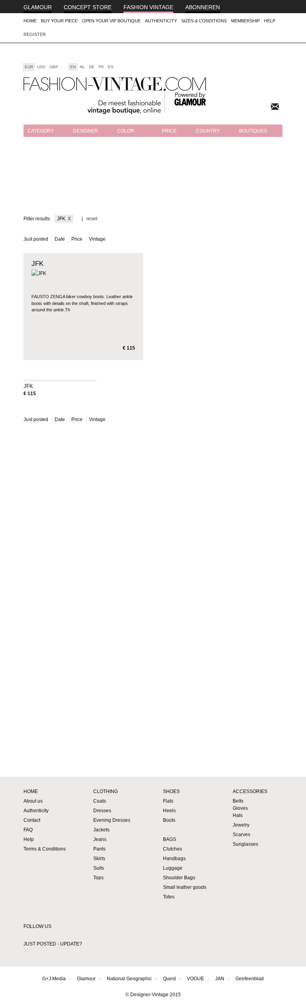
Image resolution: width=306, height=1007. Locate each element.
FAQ (28, 830)
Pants (99, 849)
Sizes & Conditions (204, 20)
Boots (169, 820)
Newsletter (275, 106)
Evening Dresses (111, 820)
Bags (169, 839)
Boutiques (253, 131)
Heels (169, 810)
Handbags (174, 858)
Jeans (99, 839)
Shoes (171, 791)
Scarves (241, 834)
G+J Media (54, 978)
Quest (169, 978)
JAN (219, 978)
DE (91, 67)
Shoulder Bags (179, 877)
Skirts (99, 858)
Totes (169, 897)
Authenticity (161, 20)
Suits (98, 868)
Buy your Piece (59, 20)
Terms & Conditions (45, 849)
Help (269, 20)
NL (82, 67)
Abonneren (202, 7)
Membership (245, 20)
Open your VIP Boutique (111, 20)
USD (41, 67)
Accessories (250, 791)
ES (111, 67)
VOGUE (195, 978)
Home (30, 20)
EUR (29, 67)
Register (35, 34)
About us (33, 801)
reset (91, 219)
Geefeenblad (249, 978)
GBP (53, 67)
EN (73, 67)
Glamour (38, 7)
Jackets (101, 830)
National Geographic (129, 978)
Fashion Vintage (148, 7)
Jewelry (241, 825)
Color (125, 131)
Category (40, 131)
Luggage (172, 868)
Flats (168, 801)
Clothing (105, 791)
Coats (99, 801)
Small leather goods (184, 887)
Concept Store (88, 7)
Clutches (172, 849)
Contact (32, 820)
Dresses (102, 810)
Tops (98, 877)
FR (101, 67)
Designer (85, 131)
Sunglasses (245, 844)
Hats (238, 815)
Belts (238, 801)
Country (208, 131)
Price (169, 131)
